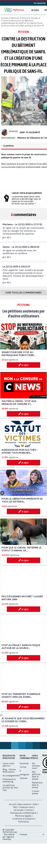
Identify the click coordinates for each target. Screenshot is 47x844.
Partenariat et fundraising (9, 806)
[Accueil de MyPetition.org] (14, 10)
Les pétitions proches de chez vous (10, 813)
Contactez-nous (26, 833)
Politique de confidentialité (23, 839)
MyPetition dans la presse (37, 811)
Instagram (24, 800)
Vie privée (18, 836)
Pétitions (15, 18)
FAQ (15, 833)
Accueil (35, 10)
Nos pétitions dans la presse (36, 801)
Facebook (24, 789)
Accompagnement (11, 801)
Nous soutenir (24, 830)
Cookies (29, 836)
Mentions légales (23, 842)
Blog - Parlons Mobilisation (9, 796)
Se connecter (40, 3)
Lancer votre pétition (8, 790)
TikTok (23, 793)
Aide (35, 830)
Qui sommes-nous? (36, 791)
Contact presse (35, 818)
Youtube (23, 804)
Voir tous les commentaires (23, 294)
